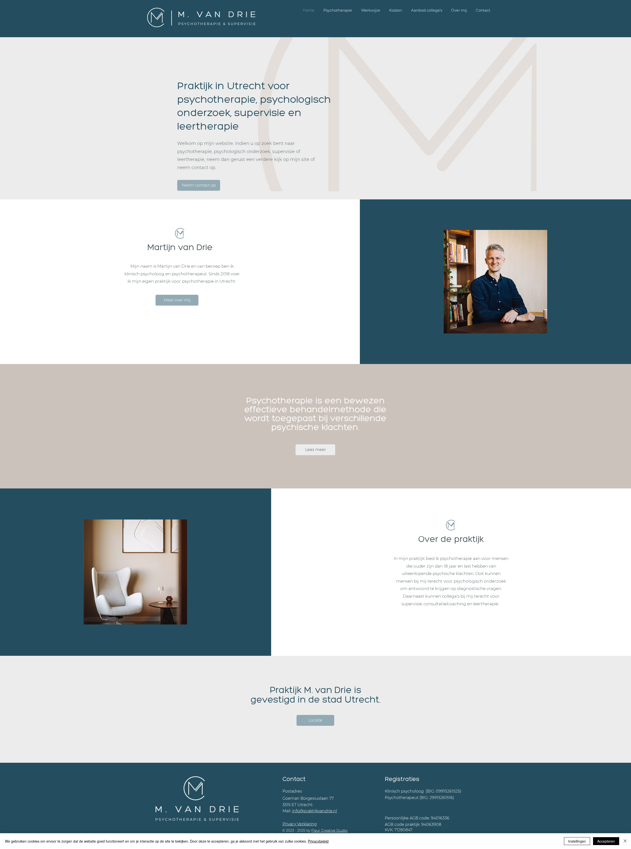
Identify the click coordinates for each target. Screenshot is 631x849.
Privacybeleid (318, 841)
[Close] (625, 841)
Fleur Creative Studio (329, 830)
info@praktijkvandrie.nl (314, 811)
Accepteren (606, 841)
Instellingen (577, 841)
